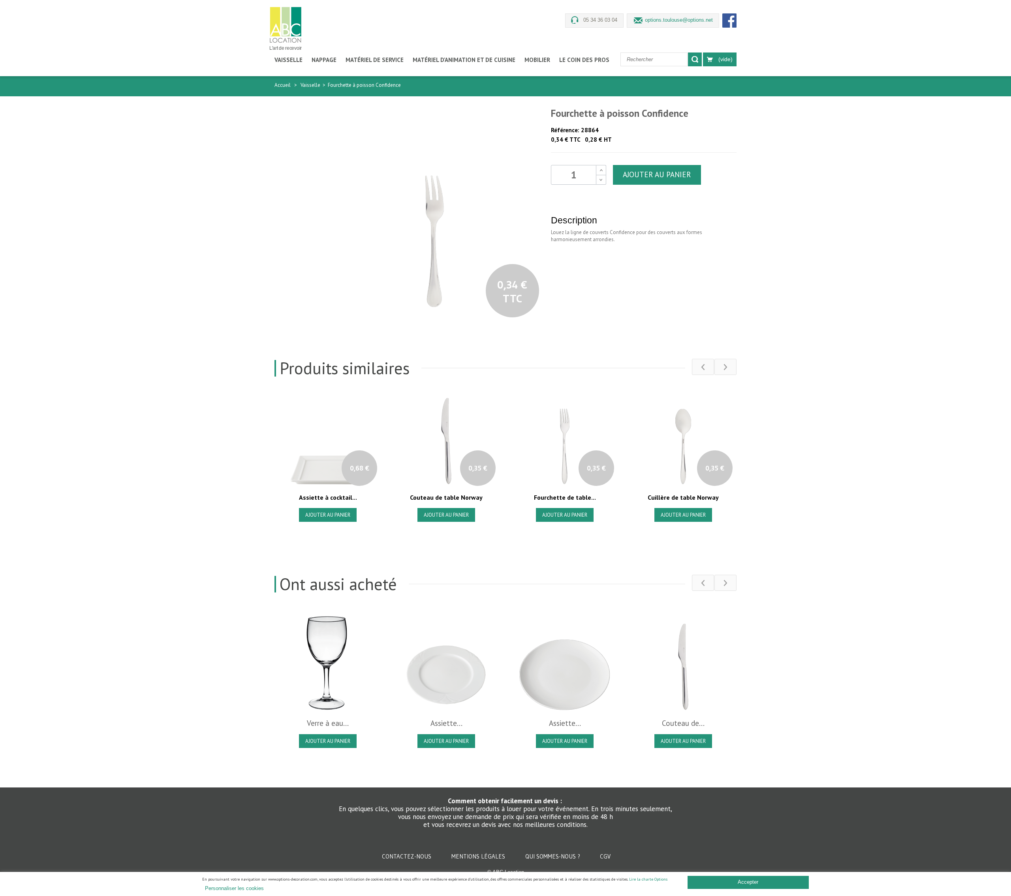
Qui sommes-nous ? (553, 856)
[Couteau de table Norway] (683, 662)
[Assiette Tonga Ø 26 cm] (564, 662)
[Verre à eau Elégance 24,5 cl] (327, 662)
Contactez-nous (407, 856)
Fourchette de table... (565, 497)
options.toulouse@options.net (679, 20)
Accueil (282, 85)
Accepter (748, 882)
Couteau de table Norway (446, 497)
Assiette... (446, 723)
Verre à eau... (328, 723)
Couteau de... (683, 723)
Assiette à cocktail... (328, 497)
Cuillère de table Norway (683, 497)
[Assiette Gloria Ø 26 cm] (446, 662)
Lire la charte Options (648, 879)
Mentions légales (479, 856)
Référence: (565, 130)
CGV (605, 856)
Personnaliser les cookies (234, 888)
